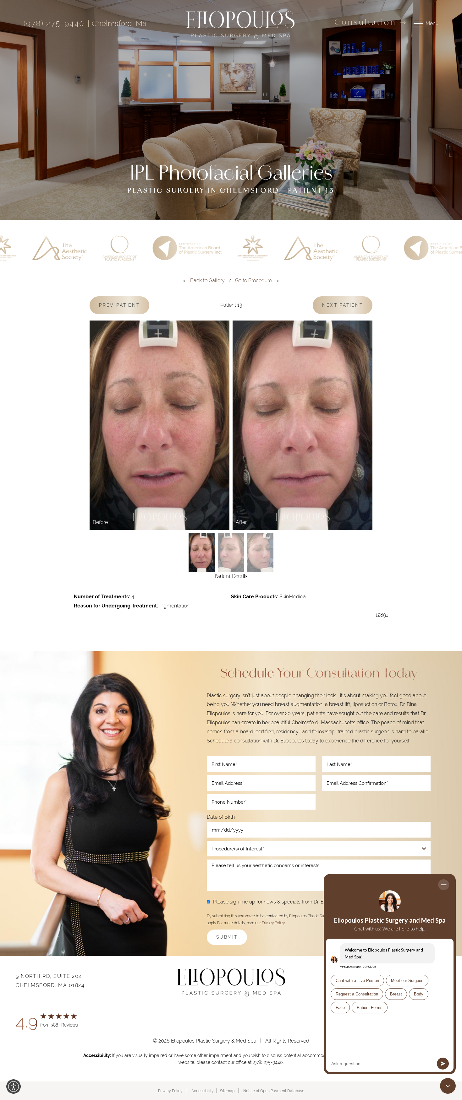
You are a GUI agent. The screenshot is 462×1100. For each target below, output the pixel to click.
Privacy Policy (273, 923)
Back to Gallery (207, 280)
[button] (13, 1086)
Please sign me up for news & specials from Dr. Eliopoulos (278, 902)
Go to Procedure (254, 280)
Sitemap (227, 1091)
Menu (432, 23)
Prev (119, 305)
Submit (227, 937)
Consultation (365, 23)
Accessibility (202, 1091)
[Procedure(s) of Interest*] (319, 848)
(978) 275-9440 (54, 23)
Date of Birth (221, 817)
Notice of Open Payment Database (273, 1091)
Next (342, 305)
